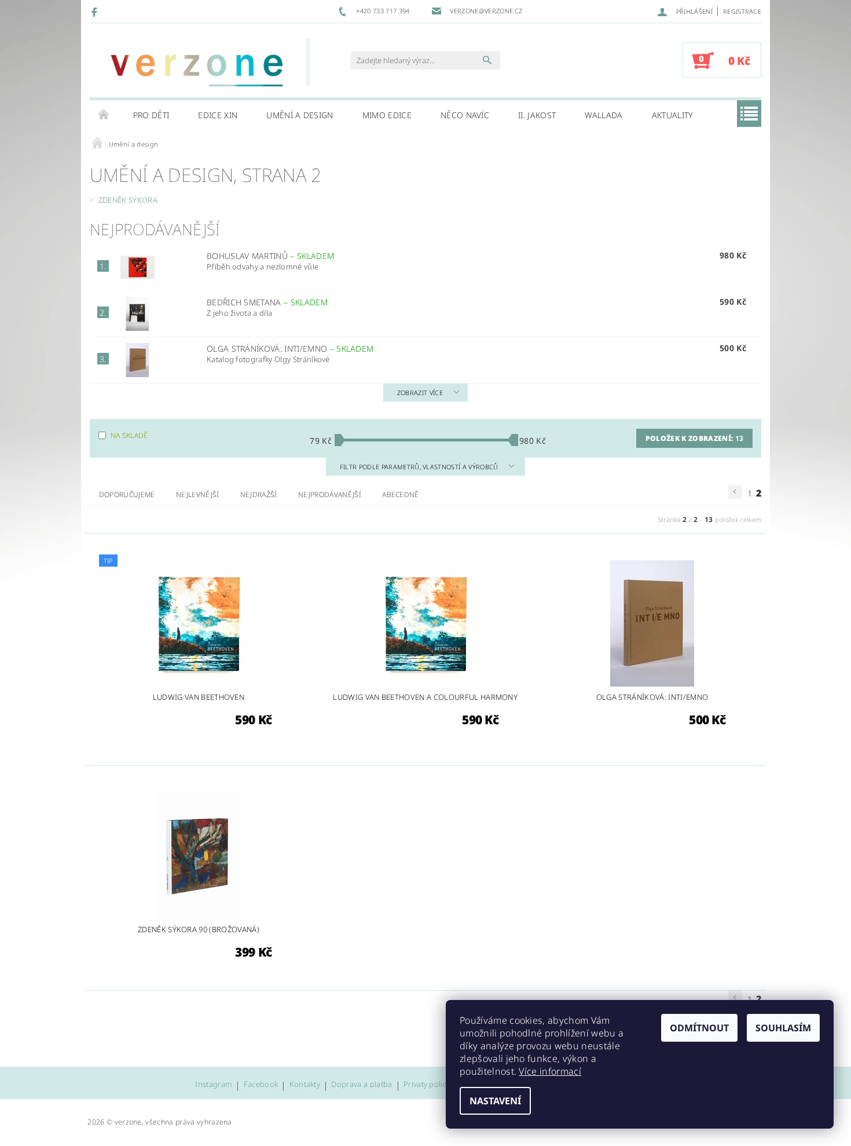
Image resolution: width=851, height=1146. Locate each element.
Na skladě (129, 435)
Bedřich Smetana (267, 302)
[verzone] (203, 66)
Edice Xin (217, 115)
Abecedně (400, 494)
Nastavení (495, 1100)
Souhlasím (783, 1027)
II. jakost (537, 115)
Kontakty (305, 1085)
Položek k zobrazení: (694, 438)
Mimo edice (387, 115)
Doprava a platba (361, 1085)
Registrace (742, 11)
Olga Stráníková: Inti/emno (290, 348)
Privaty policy (427, 1085)
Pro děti (151, 115)
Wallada (603, 115)
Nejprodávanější (329, 494)
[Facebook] (96, 11)
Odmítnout (699, 1027)
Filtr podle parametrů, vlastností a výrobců (420, 466)
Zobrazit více (420, 392)
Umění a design (299, 115)
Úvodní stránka (104, 115)
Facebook (261, 1085)
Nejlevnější (197, 494)
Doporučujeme (127, 494)
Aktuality (673, 115)
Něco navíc (465, 115)
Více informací (550, 1071)
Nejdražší (258, 494)
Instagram (213, 1085)
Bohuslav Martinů (270, 255)
